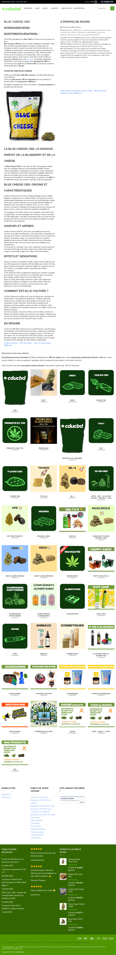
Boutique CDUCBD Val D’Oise (43, 815)
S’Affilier (51, 942)
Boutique (28, 8)
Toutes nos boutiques (39, 797)
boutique (30, 59)
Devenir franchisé (64, 942)
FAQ (44, 942)
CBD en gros (66, 8)
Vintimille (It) (36, 838)
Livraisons (10, 942)
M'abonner (6, 794)
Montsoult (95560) (38, 829)
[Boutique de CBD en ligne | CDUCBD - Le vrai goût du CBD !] (11, 8)
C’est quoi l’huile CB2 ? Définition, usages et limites (13, 907)
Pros (39, 942)
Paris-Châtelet (36, 820)
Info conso (25, 942)
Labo (34, 942)
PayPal (86, 942)
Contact (54, 8)
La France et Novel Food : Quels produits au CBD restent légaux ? (14, 882)
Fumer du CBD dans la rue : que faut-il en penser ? (13, 860)
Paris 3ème (35, 818)
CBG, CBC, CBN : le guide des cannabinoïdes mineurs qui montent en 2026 (14, 895)
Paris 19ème (36, 826)
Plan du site (6, 797)
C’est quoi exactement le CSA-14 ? (14, 870)
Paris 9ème (35, 823)
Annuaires (78, 942)
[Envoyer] (112, 8)
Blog (37, 8)
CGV (3, 942)
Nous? (45, 8)
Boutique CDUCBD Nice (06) (42, 806)
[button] (91, 1)
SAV (18, 942)
